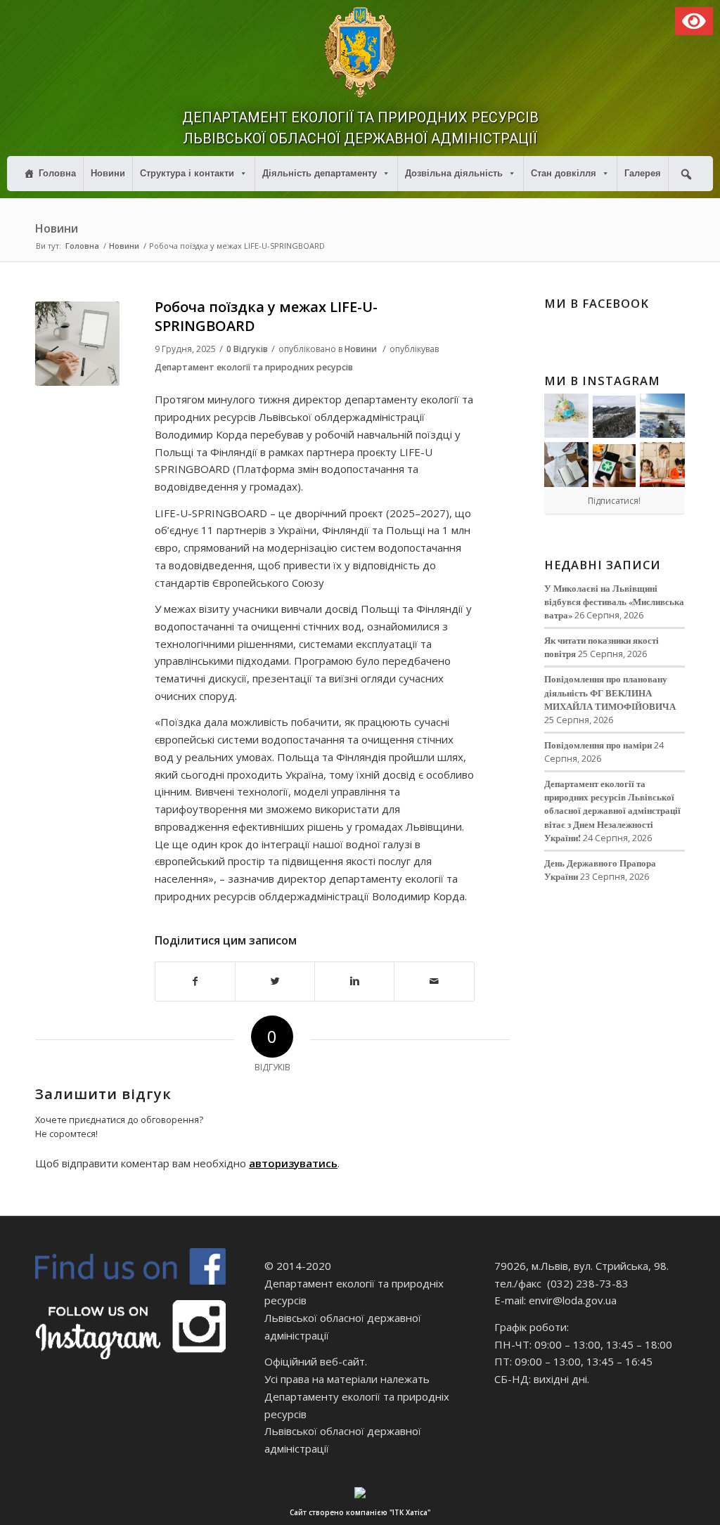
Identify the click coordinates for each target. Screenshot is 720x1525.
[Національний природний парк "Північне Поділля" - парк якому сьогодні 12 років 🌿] (662, 416)
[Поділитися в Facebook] (195, 981)
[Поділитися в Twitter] (275, 981)
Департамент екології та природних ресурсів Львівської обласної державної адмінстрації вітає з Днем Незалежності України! (612, 810)
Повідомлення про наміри (598, 745)
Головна (57, 173)
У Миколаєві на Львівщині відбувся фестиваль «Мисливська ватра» (614, 601)
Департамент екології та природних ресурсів (254, 367)
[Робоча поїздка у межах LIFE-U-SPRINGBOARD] (77, 343)
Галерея (642, 173)
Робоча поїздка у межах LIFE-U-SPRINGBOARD (266, 316)
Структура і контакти (187, 173)
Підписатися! (614, 501)
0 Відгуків (247, 349)
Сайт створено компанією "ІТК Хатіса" (360, 1512)
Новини (108, 173)
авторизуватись (293, 1163)
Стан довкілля (563, 173)
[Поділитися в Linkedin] (354, 981)
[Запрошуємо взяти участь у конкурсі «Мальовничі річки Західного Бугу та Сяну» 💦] (662, 464)
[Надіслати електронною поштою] (433, 981)
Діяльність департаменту (319, 173)
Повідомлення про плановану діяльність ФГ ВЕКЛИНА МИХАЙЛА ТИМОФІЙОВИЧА (610, 692)
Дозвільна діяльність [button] (454, 173)
